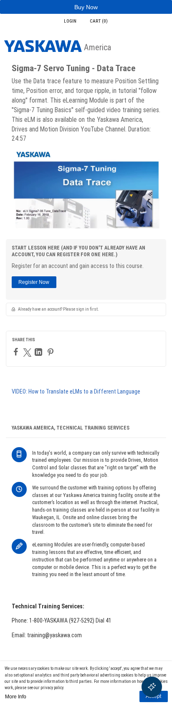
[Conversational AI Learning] (152, 687)
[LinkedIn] (39, 352)
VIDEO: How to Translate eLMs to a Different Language (76, 391)
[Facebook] (17, 351)
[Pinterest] (51, 352)
